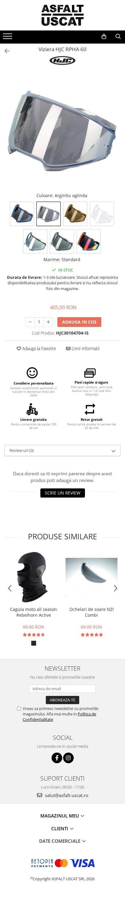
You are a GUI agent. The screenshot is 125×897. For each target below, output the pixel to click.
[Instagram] (68, 758)
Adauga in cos (79, 322)
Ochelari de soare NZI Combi (91, 612)
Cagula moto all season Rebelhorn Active (33, 612)
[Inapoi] (4, 51)
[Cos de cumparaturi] (103, 36)
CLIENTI (60, 828)
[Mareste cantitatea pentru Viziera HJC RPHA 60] (48, 322)
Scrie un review (62, 493)
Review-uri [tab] (21, 450)
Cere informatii (85, 348)
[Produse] (8, 38)
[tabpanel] (62, 131)
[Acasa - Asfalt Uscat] (62, 15)
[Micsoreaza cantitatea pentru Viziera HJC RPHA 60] (30, 322)
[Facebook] (57, 758)
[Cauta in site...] (118, 36)
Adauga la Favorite (38, 348)
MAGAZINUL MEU (60, 816)
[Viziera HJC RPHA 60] (62, 131)
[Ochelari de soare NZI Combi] (91, 577)
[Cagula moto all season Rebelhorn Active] (33, 577)
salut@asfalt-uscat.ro (66, 795)
